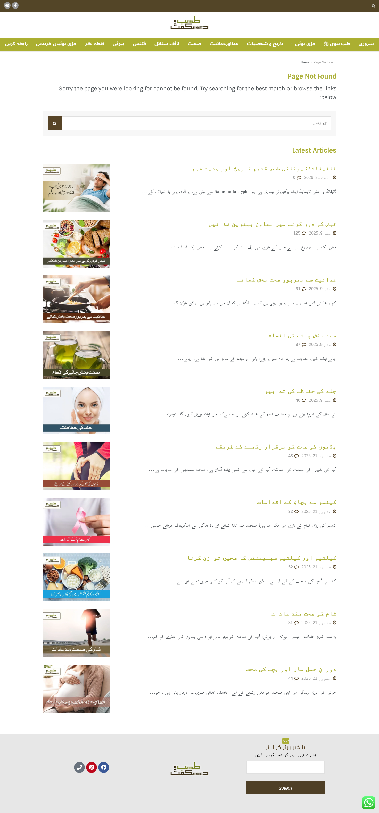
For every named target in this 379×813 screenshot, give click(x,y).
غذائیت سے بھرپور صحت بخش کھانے (286, 279)
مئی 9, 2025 (320, 233)
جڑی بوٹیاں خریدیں (56, 43)
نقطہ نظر (94, 43)
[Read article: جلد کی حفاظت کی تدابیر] (76, 411)
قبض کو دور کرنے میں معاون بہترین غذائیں (272, 223)
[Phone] (79, 767)
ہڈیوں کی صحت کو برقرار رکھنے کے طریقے (276, 446)
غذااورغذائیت (224, 43)
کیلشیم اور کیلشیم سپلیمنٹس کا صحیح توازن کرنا (261, 557)
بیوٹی (119, 43)
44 (291, 678)
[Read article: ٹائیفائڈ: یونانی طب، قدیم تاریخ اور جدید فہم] (76, 188)
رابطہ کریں (16, 43)
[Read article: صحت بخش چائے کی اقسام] (76, 355)
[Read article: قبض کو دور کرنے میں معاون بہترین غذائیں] (76, 244)
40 (298, 400)
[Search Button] (373, 6)
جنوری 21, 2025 (316, 456)
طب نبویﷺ (337, 43)
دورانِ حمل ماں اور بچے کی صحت (291, 668)
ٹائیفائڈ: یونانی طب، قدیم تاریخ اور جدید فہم (264, 167)
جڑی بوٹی (305, 43)
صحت (194, 43)
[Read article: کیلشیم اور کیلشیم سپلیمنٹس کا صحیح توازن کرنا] (76, 577)
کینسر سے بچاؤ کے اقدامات (296, 501)
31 (298, 289)
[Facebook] (103, 767)
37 (298, 344)
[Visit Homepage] (189, 23)
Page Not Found (325, 62)
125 (297, 233)
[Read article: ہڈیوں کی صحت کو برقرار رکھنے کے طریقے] (76, 466)
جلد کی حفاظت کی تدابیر (300, 390)
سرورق (366, 43)
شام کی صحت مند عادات (303, 613)
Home (305, 62)
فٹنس (139, 43)
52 (291, 567)
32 (291, 511)
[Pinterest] (91, 767)
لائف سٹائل (166, 43)
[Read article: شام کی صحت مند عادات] (76, 633)
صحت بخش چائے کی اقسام (302, 334)
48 (291, 456)
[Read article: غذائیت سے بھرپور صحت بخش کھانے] (76, 299)
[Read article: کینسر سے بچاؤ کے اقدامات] (76, 522)
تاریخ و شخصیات (265, 43)
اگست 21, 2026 (318, 177)
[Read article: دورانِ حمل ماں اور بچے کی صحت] (76, 689)
